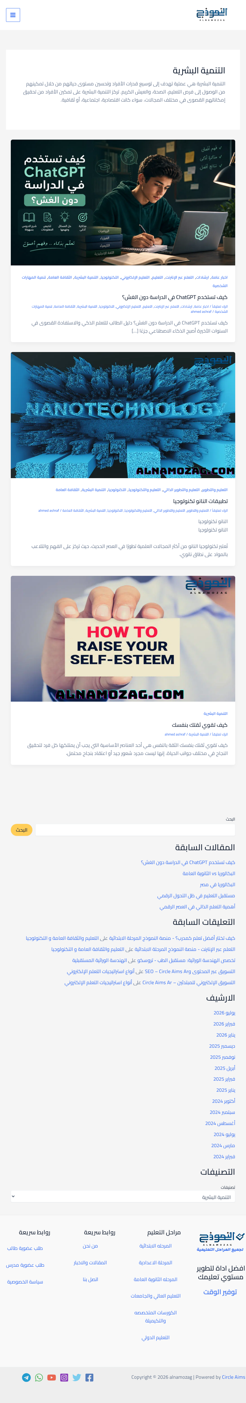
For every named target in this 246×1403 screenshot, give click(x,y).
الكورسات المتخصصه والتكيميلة (155, 1316)
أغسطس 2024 (220, 1123)
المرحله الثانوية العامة (155, 1279)
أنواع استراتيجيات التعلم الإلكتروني (100, 971)
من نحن (90, 1245)
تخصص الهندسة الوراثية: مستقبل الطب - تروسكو (186, 960)
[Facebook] (89, 1377)
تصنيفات (228, 1187)
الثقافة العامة (60, 277)
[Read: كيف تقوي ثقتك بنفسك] (123, 638)
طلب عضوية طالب (25, 1248)
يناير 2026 (225, 1034)
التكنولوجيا (110, 277)
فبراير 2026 (224, 1023)
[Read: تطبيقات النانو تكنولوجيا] (123, 414)
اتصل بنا (90, 1279)
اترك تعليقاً (220, 306)
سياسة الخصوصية (25, 1281)
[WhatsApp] (39, 1377)
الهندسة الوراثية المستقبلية (99, 960)
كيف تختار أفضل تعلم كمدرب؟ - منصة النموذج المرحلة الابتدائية (172, 938)
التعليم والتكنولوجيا (145, 489)
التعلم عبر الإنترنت (180, 277)
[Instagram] (64, 1377)
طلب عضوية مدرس (25, 1264)
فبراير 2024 (224, 1156)
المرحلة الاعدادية (155, 1262)
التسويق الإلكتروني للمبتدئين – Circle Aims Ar (188, 982)
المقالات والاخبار (90, 1262)
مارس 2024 (223, 1145)
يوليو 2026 (224, 1012)
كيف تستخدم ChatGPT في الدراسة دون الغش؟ (175, 297)
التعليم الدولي (156, 1337)
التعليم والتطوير (215, 489)
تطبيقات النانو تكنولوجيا (200, 501)
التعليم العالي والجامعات (156, 1295)
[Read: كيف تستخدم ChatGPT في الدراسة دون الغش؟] (123, 201)
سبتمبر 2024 (222, 1112)
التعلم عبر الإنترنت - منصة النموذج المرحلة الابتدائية (185, 949)
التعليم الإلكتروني (135, 277)
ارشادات (202, 277)
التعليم (157, 277)
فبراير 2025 (224, 1078)
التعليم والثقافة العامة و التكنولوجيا (62, 938)
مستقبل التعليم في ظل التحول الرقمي (196, 895)
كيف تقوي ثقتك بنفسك (200, 725)
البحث (230, 819)
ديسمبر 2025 (222, 1045)
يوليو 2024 (224, 1134)
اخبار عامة (220, 277)
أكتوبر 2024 (223, 1101)
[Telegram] (26, 1377)
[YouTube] (51, 1377)
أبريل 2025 (224, 1068)
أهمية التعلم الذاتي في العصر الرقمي (197, 906)
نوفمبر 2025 (222, 1056)
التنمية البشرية (86, 277)
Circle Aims (233, 1376)
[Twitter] (76, 1377)
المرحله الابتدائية (156, 1245)
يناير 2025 (225, 1089)
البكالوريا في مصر (217, 884)
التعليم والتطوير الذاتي (181, 489)
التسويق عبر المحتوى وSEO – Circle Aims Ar (190, 971)
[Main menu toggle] (13, 15)
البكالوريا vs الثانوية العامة (209, 873)
